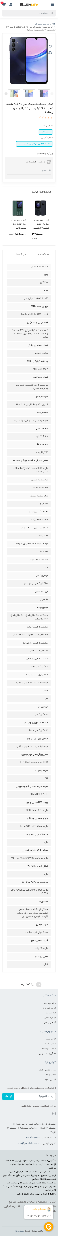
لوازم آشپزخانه (49, 1008)
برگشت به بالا (26, 984)
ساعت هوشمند (49, 1048)
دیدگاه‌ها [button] (21, 254)
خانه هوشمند (50, 1003)
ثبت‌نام (8, 1096)
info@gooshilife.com (28, 1143)
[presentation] (52, 93)
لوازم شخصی (50, 1017)
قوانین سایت (50, 1079)
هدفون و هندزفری (47, 1053)
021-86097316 (33, 1137)
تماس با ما (51, 1074)
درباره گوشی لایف (47, 1069)
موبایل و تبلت (49, 1043)
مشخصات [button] (43, 254)
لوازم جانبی (50, 1038)
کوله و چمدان (49, 1022)
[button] (5, 4)
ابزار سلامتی (50, 1012)
